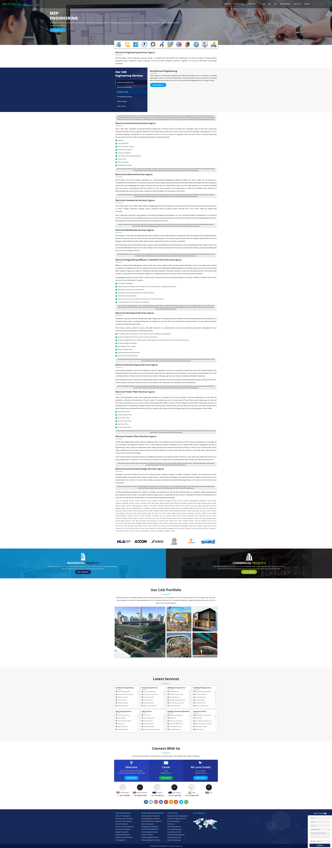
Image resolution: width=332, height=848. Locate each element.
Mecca (209, 513)
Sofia (160, 523)
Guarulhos (154, 508)
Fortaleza (177, 506)
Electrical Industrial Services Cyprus (134, 174)
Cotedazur (143, 503)
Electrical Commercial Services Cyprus (135, 200)
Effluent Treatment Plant (149, 705)
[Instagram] (156, 802)
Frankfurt (187, 506)
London (156, 513)
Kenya (161, 511)
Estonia (155, 506)
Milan (142, 516)
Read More (157, 85)
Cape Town (143, 501)
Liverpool (144, 513)
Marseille (203, 513)
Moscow (132, 531)
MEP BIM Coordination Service (177, 700)
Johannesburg (137, 511)
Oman (153, 518)
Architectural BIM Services (176, 723)
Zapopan (181, 528)
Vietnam (137, 528)
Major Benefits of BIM (201, 726)
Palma (170, 518)
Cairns (117, 501)
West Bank (153, 528)
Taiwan (208, 523)
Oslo (157, 518)
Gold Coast (129, 508)
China (181, 501)
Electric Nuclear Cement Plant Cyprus (127, 463)
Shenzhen (149, 523)
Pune (133, 521)
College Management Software (150, 837)
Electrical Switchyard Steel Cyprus (148, 359)
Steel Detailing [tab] (121, 101)
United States (192, 526)
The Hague (130, 526)
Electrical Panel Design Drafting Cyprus (126, 117)
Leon (124, 513)
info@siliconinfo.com (201, 773)
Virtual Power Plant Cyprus (175, 432)
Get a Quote (83, 572)
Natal (196, 516)
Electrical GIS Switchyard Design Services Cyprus (129, 386)
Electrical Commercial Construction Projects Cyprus (131, 224)
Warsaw (147, 528)
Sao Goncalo (210, 521)
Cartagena (161, 501)
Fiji (163, 506)
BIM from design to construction (203, 723)
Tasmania (213, 523)
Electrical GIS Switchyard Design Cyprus (188, 388)
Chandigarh (168, 501)
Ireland (211, 508)
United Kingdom (184, 526)
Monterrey (148, 516)
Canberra (137, 501)
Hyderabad (197, 508)
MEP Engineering (173, 691)
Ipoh (201, 508)
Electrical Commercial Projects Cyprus (167, 226)
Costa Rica (137, 503)
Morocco (162, 516)
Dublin (199, 503)
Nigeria (130, 518)
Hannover (178, 508)
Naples (192, 516)
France (183, 506)
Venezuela (118, 528)
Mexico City (137, 516)
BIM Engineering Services (176, 715)
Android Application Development (150, 818)
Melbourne (124, 516)
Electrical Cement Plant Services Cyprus (135, 436)
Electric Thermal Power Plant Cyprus (166, 430)
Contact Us (58, 30)
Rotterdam (185, 521)
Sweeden (191, 523)
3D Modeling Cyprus (148, 119)
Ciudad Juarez (203, 501)
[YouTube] (176, 802)
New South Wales (211, 516)
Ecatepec (122, 506)
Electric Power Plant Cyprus (181, 430)
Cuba (148, 503)
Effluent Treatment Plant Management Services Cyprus (179, 307)
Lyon (160, 513)
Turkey (163, 526)
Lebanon (214, 511)
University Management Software (150, 840)
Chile (177, 501)
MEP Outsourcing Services (176, 694)
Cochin (209, 501)
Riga (155, 521)
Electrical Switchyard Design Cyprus (182, 361)
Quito (148, 521)
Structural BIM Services (175, 726)
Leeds (117, 513)
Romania (171, 521)
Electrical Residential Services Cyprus (134, 230)
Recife (151, 521)
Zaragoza (187, 528)
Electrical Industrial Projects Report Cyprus (187, 196)
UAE (166, 526)
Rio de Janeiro (160, 521)
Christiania (186, 501)
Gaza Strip (194, 506)
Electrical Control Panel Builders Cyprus (163, 488)
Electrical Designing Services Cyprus (190, 116)
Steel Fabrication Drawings (124, 721)
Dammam (162, 503)
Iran (204, 508)
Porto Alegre (202, 518)
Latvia (209, 511)
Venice (124, 528)
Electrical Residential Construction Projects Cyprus (129, 254)
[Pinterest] (166, 802)
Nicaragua (124, 518)
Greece (141, 508)
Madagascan (212, 528)
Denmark (176, 503)
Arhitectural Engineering (123, 691)
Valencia (214, 526)
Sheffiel (144, 523)
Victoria (128, 528)
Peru (186, 518)
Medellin (213, 513)
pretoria (118, 521)
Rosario (180, 521)
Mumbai (168, 516)
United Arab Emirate (173, 526)
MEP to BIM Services (174, 697)
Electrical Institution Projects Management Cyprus (202, 169)
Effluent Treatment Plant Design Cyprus (127, 305)
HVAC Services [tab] (121, 106)
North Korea (153, 531)
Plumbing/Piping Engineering (203, 691)
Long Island (205, 528)
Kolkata (166, 511)
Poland (197, 518)
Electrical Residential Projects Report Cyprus (185, 256)
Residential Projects (122, 703)
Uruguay (199, 526)
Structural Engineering (149, 691)
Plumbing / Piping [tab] (122, 92)
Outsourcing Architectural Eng (125, 694)
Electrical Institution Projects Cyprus (167, 170)
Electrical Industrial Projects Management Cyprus (202, 194)
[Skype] (181, 802)
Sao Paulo (121, 523)
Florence (172, 506)
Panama (175, 518)
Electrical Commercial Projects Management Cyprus (200, 224)
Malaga (173, 513)
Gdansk (200, 506)
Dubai (195, 503)
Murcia (178, 516)
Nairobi (188, 516)
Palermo (165, 518)
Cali (120, 501)
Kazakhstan (156, 511)
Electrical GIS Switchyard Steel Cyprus (151, 386)
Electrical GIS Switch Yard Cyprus (154, 388)
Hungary (190, 508)
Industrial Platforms (122, 726)
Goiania (123, 508)
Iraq (207, 508)
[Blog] (171, 802)
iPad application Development (149, 826)
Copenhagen (125, 503)
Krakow (171, 511)
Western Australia (161, 528)
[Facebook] (146, 802)
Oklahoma (167, 531)
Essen (150, 506)
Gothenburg (135, 508)
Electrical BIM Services (175, 729)
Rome (175, 521)
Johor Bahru (145, 511)
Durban (117, 506)
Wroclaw (176, 528)
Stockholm (185, 523)
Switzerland (198, 523)
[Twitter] (151, 802)
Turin (159, 526)
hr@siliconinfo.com (166, 773)
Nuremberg (148, 518)
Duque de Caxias (211, 503)
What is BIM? (198, 718)
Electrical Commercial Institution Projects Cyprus (178, 169)
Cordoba (131, 503)
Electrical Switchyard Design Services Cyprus (128, 359)
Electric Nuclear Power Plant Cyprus (125, 430)
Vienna (133, 528)
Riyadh (166, 521)
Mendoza (130, 516)
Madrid (169, 513)
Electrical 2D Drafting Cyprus (157, 116)
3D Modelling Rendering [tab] (124, 96)
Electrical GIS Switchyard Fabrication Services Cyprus (189, 386)
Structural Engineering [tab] (124, 87)
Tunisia (155, 526)
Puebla (122, 521)
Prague (214, 518)
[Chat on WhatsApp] (186, 802)
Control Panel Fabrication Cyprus (146, 488)
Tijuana (136, 526)
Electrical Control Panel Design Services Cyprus (139, 468)
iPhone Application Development (150, 816)
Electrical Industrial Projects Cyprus (167, 196)
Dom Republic (183, 503)
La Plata (194, 511)
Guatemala (161, 508)
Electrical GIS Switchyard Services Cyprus (136, 364)
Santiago (203, 521)
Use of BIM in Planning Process (203, 721)
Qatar (137, 521)
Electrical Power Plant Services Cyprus (135, 391)
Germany (209, 506)
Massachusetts (120, 531)
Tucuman (150, 526)
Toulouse (144, 526)
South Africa (165, 523)
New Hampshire (145, 531)
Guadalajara (147, 508)
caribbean (155, 501)
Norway (135, 518)
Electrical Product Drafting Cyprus (207, 117)
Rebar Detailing (121, 718)
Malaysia (178, 513)
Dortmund (190, 503)
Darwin (168, 503)
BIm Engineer (172, 718)
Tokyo (140, 526)
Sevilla (133, 523)
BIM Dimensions (199, 729)
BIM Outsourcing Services (176, 721)
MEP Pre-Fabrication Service (176, 703)
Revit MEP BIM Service (175, 705)
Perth (183, 518)
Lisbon (134, 513)
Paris (179, 518)
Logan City (150, 513)
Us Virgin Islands (206, 526)
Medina (118, 516)
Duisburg (204, 503)
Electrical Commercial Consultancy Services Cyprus (156, 224)
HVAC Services (147, 715)
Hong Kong (194, 528)
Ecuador (128, 506)
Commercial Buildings (123, 729)
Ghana (214, 506)
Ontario (173, 531)
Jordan (150, 511)
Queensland (143, 521)
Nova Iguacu (140, 518)
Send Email (200, 778)
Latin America (203, 511)
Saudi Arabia (127, 523)
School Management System (149, 832)
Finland (167, 506)
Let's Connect (320, 4)
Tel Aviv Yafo (123, 526)
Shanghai (138, 523)
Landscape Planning (122, 705)
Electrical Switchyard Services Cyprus (134, 312)
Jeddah (124, 511)
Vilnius (142, 528)
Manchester (190, 513)
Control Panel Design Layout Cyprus (178, 486)
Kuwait (189, 511)
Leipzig (121, 513)
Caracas (149, 501)
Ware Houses (120, 723)
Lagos (197, 511)
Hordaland (185, 508)
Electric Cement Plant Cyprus (185, 463)
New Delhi (137, 531)
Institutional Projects (122, 697)
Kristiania (176, 511)
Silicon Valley (175, 846)
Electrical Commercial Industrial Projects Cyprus (177, 194)
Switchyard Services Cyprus (163, 359)
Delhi (171, 503)
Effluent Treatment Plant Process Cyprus (169, 305)
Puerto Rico (128, 521)
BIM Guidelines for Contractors (203, 715)
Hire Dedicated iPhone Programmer (151, 821)
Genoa (204, 506)
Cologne (214, 501)
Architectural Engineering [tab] (125, 82)
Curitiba (153, 503)
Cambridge (125, 501)
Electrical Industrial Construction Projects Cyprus (130, 194)
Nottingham (161, 531)
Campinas (131, 501)
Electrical (135, 52)
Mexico (127, 531)
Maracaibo (197, 513)
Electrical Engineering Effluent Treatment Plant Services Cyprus (148, 259)
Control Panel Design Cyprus (124, 486)
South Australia (174, 523)
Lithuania (139, 513)
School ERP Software (147, 834)
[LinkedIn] (161, 802)
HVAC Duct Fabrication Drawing (151, 729)
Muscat (183, 516)
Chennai (173, 501)
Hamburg (172, 508)
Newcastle (118, 518)
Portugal (209, 518)
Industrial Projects (122, 700)
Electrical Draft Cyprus (176, 117)
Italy (117, 511)
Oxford (161, 518)
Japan (120, 511)
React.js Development (147, 824)
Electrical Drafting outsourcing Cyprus (127, 116)
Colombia (118, 503)
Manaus (184, 513)
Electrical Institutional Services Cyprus (135, 123)
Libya (128, 513)
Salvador (191, 521)
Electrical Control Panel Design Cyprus (141, 486)
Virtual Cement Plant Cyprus (179, 465)
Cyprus (157, 503)
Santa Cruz (198, 521)
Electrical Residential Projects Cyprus (176, 254)
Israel (214, 508)
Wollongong (170, 528)
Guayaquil (167, 508)
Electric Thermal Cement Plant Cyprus (168, 463)
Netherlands (202, 516)
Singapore (155, 523)
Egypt (139, 506)
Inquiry (307, 4)
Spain (180, 523)
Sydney (204, 523)
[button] (25, 22)
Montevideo (155, 516)
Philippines (191, 518)
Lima (131, 513)
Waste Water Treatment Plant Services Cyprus (153, 307)
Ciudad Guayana (194, 501)
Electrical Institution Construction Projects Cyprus (129, 169)
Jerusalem (129, 511)
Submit (320, 845)
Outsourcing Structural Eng (150, 694)
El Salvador (145, 506)
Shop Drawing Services (123, 715)
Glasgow (118, 508)
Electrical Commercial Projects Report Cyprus (188, 226)
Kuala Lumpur (182, 511)
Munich (173, 516)
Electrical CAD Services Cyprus (174, 119)
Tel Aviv (117, 526)
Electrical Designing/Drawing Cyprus (206, 119)
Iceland (200, 528)
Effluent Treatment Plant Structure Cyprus (166, 309)
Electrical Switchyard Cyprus (166, 361)
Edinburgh (134, 506)
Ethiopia (160, 506)
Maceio (164, 513)
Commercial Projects (200, 697)
